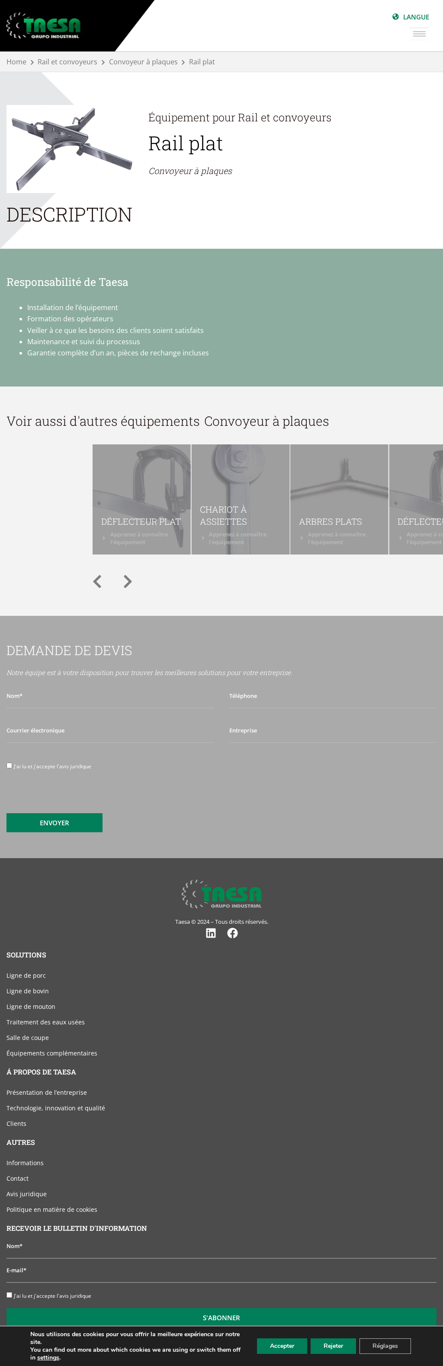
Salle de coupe (27, 1037)
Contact (17, 1178)
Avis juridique (26, 1194)
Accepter (282, 1346)
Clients (16, 1123)
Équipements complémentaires (51, 1053)
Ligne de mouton (30, 1006)
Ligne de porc (26, 975)
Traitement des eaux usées (45, 1022)
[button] (97, 581)
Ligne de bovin (27, 991)
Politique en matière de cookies (51, 1209)
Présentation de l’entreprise (46, 1092)
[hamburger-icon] (419, 34)
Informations (25, 1163)
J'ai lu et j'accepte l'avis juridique (52, 766)
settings (48, 1358)
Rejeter (333, 1346)
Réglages (385, 1346)
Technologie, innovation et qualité (55, 1108)
